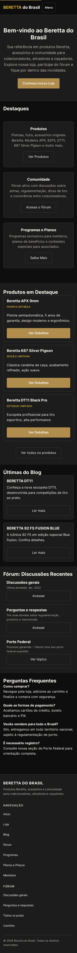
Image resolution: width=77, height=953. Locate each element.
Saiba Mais (38, 258)
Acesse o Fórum (38, 207)
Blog (6, 834)
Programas (10, 855)
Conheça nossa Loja (39, 83)
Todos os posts (13, 915)
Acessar (38, 596)
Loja (6, 824)
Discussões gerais (15, 895)
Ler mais (38, 511)
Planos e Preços (14, 865)
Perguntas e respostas (18, 905)
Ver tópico (38, 659)
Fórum (7, 844)
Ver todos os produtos (38, 453)
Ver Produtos (38, 157)
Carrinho (9, 925)
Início (6, 814)
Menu (49, 7)
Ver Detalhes (39, 333)
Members (9, 875)
